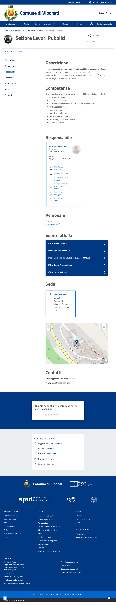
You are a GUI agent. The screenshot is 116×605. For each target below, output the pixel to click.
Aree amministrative (11, 515)
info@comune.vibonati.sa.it (13, 580)
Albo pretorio (80, 534)
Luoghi (6, 537)
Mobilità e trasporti (44, 537)
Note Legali (50, 594)
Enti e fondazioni (9, 526)
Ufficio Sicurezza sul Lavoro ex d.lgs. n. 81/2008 (69, 257)
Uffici (5, 522)
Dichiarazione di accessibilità (71, 572)
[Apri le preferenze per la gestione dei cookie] (5, 599)
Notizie (78, 515)
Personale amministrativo (13, 533)
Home (6, 30)
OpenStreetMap (103, 363)
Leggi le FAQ (65, 565)
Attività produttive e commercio (49, 526)
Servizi (40, 511)
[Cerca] (109, 12)
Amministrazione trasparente (86, 537)
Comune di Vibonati (39, 13)
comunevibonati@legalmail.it (14, 576)
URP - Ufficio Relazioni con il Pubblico (17, 583)
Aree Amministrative (35, 30)
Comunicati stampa (83, 519)
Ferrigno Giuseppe (57, 146)
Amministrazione (17, 30)
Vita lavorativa (43, 523)
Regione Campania (75, 2)
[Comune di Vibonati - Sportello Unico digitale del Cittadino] (11, 12)
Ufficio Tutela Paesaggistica (60, 265)
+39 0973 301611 (10, 573)
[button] (100, 2)
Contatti (7, 558)
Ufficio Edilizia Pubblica (58, 243)
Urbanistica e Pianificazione (47, 530)
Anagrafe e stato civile (45, 516)
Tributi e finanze (43, 544)
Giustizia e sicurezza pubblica (48, 540)
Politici (6, 530)
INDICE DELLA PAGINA (14, 51)
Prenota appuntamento (69, 562)
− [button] (48, 329)
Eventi (78, 522)
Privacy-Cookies (38, 594)
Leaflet (94, 363)
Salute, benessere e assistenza (49, 551)
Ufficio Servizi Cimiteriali (59, 250)
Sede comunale (60, 294)
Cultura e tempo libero (45, 519)
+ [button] (48, 325)
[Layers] (104, 326)
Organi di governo (10, 519)
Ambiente (41, 547)
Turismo (40, 533)
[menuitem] (64, 24)
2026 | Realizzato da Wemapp (14, 600)
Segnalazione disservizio (70, 569)
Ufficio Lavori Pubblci (57, 272)
